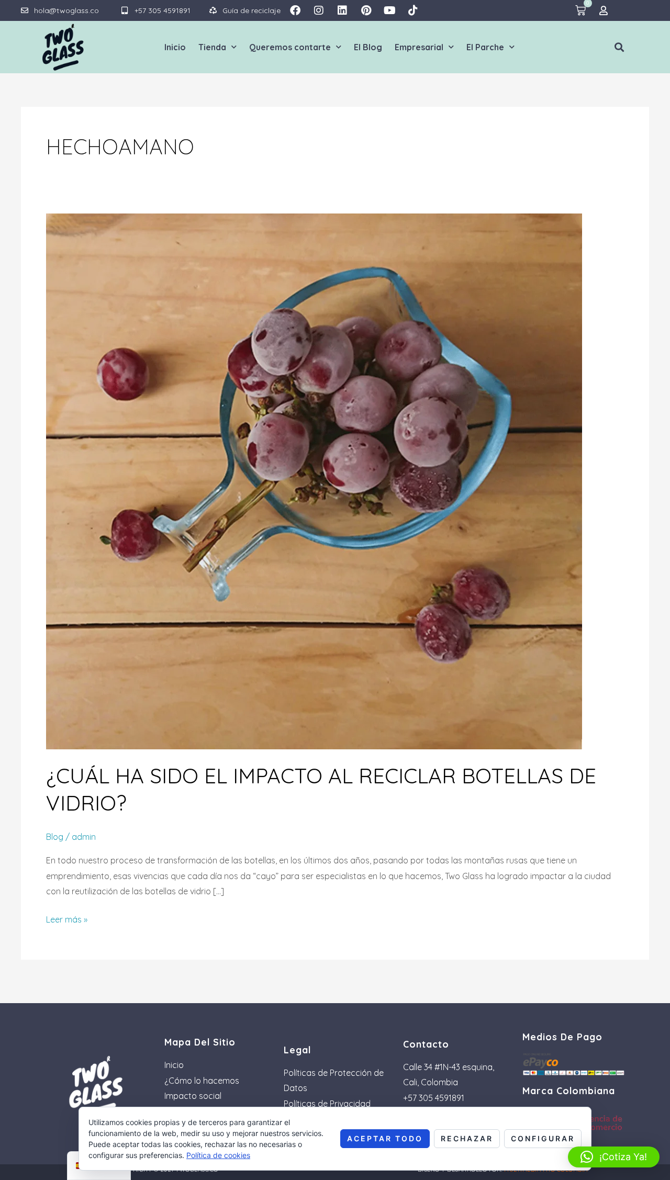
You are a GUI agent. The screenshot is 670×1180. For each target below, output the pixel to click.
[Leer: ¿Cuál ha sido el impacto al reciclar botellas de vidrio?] (314, 480)
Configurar (543, 1138)
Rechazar (467, 1138)
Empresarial (419, 47)
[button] (619, 46)
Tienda (212, 47)
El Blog (368, 47)
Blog (54, 836)
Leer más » (66, 918)
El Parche (485, 47)
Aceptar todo (385, 1138)
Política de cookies (218, 1155)
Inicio (175, 47)
